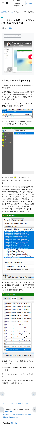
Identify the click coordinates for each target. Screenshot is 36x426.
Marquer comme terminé (12, 36)
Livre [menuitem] (4, 28)
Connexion (30, 3)
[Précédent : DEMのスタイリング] (2, 394)
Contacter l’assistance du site (17, 403)
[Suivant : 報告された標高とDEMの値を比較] (34, 394)
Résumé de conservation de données (17, 414)
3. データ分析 (11, 12)
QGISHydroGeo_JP (4, 12)
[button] (8, 3)
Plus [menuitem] (10, 28)
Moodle (14, 423)
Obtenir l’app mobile (10, 417)
